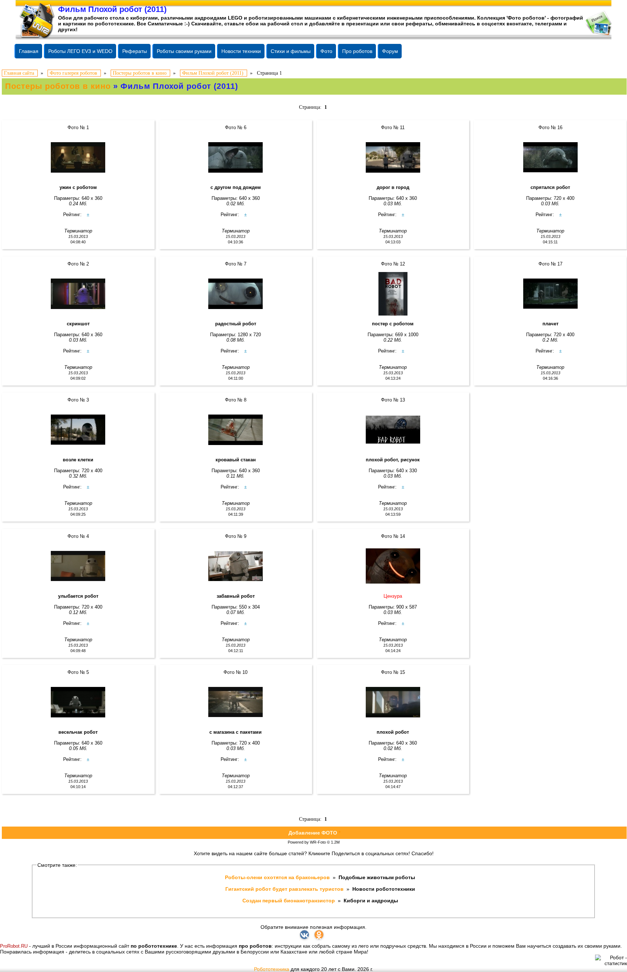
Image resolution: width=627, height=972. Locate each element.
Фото (326, 51)
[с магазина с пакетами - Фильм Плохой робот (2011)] (235, 702)
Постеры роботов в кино (58, 86)
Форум (390, 51)
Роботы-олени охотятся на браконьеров (278, 877)
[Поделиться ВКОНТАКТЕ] (304, 934)
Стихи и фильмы (291, 51)
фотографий (566, 18)
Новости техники (241, 51)
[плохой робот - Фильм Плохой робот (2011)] (393, 702)
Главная (28, 51)
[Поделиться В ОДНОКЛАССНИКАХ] (319, 934)
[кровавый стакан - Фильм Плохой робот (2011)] (235, 430)
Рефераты (134, 51)
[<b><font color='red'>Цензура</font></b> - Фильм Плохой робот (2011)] (393, 566)
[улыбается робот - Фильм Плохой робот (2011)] (78, 566)
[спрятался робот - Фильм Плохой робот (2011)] (550, 157)
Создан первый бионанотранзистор (289, 900)
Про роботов (357, 51)
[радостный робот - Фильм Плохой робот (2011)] (235, 294)
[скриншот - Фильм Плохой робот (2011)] (78, 294)
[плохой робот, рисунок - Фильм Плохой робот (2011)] (393, 430)
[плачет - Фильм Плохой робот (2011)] (550, 294)
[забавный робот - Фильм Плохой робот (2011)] (235, 566)
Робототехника (271, 969)
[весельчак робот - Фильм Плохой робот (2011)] (78, 702)
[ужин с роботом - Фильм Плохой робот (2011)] (78, 157)
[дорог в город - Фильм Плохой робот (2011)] (393, 157)
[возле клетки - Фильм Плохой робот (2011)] (78, 430)
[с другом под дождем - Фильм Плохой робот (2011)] (235, 157)
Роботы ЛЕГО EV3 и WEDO (80, 51)
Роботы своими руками (184, 51)
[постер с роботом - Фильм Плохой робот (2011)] (393, 294)
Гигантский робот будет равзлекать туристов (285, 889)
